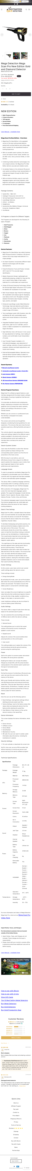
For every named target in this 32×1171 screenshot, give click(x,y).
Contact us (16, 1112)
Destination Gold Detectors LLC (17, 1168)
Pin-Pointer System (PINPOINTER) (13, 383)
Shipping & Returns (16, 1118)
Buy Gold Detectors (8, 1007)
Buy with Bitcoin (16, 1141)
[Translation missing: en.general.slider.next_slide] (30, 34)
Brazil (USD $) (15, 1161)
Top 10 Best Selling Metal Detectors (14, 1000)
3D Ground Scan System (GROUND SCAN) (15, 380)
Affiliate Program (16, 1106)
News (16, 1147)
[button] (26, 9)
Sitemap (16, 1131)
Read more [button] (22, 1086)
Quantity (3, 85)
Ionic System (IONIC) (8, 374)
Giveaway (16, 1134)
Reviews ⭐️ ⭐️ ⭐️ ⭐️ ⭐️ (16, 1128)
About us (16, 1103)
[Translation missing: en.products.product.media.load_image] (8, 55)
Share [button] (4, 98)
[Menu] (1, 9)
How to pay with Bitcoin (10, 991)
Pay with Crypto (16, 1144)
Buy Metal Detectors (8, 1004)
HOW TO (25, 1)
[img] (4, 1047)
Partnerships (16, 1150)
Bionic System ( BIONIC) (10, 377)
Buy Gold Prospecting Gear (11, 1010)
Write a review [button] (16, 1037)
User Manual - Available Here (10, 132)
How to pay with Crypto (10, 994)
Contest (16, 1137)
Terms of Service (16, 1125)
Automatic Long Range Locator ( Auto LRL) (15, 371)
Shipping (2, 80)
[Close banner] (30, 1)
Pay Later (16, 1109)
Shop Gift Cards (7, 997)
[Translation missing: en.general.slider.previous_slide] (2, 34)
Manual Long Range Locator (10, 367)
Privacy (16, 1122)
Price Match (16, 1115)
